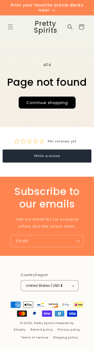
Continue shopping (47, 102)
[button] (10, 27)
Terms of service (34, 337)
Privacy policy (69, 329)
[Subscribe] (77, 241)
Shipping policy (65, 337)
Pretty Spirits (44, 323)
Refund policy (42, 329)
